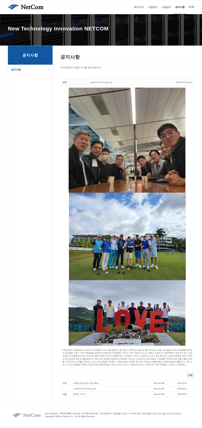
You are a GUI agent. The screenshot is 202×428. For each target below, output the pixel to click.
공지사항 (16, 69)
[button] (157, 383)
